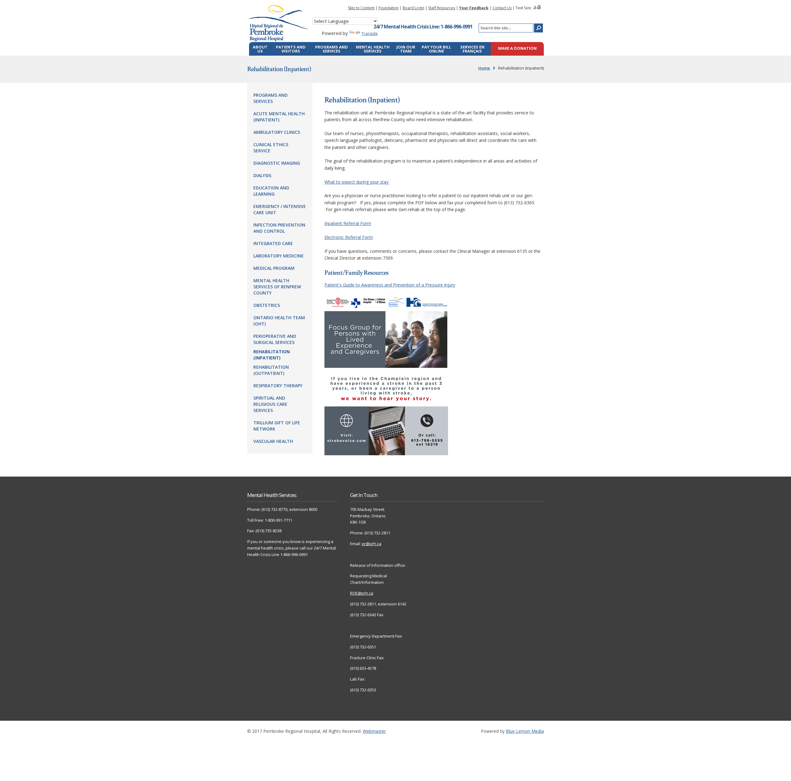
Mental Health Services (373, 49)
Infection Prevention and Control (279, 228)
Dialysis (262, 175)
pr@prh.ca (371, 543)
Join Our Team (405, 49)
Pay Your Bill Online (436, 49)
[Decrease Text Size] (535, 8)
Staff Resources (441, 8)
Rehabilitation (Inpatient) (271, 355)
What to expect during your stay (357, 182)
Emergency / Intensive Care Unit (279, 209)
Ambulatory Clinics (276, 132)
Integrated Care (273, 243)
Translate (370, 33)
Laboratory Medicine (278, 256)
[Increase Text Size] (539, 8)
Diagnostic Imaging (276, 163)
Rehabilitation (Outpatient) (271, 370)
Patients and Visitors (291, 49)
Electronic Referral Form (348, 237)
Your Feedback (474, 8)
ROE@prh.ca (361, 593)
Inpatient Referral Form (347, 223)
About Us (260, 49)
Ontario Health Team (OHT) (279, 321)
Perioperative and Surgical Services (274, 339)
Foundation (389, 8)
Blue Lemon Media (525, 731)
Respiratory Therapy (277, 385)
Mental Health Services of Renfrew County (277, 287)
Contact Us (502, 8)
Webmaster (374, 731)
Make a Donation (517, 48)
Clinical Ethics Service (270, 148)
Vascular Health (273, 441)
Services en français (472, 49)
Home (484, 68)
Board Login (413, 8)
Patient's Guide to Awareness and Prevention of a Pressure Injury (389, 285)
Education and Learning (271, 191)
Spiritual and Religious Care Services (270, 404)
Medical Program (273, 268)
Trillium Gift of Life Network (276, 426)
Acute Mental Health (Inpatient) (279, 117)
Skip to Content (361, 8)
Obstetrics (266, 305)
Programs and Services (331, 49)
